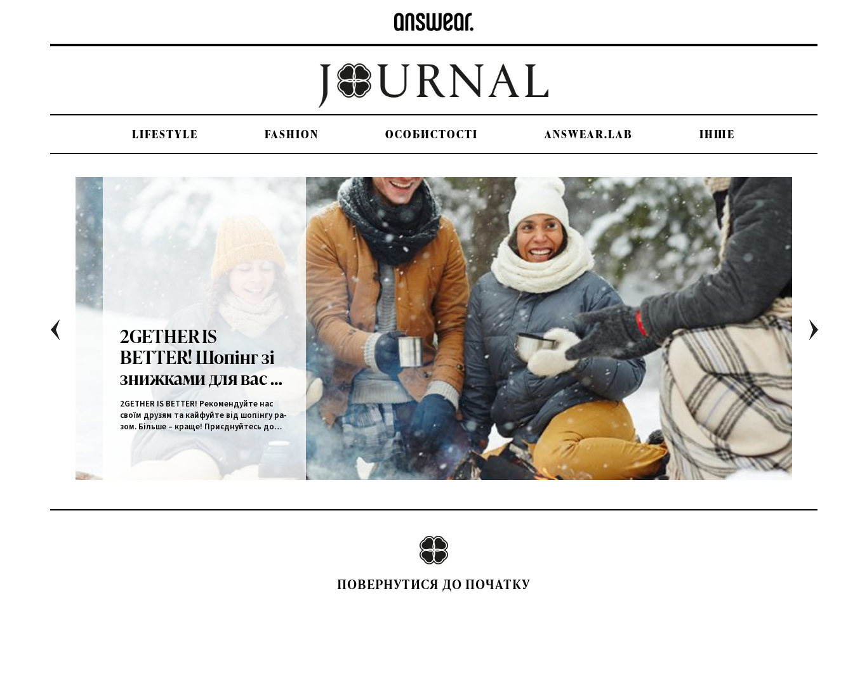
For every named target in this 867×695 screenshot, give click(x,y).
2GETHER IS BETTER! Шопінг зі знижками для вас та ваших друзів (204, 356)
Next (823, 334)
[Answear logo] (433, 22)
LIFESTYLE (165, 134)
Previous (64, 334)
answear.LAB (589, 134)
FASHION (292, 134)
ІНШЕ (717, 134)
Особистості (431, 134)
